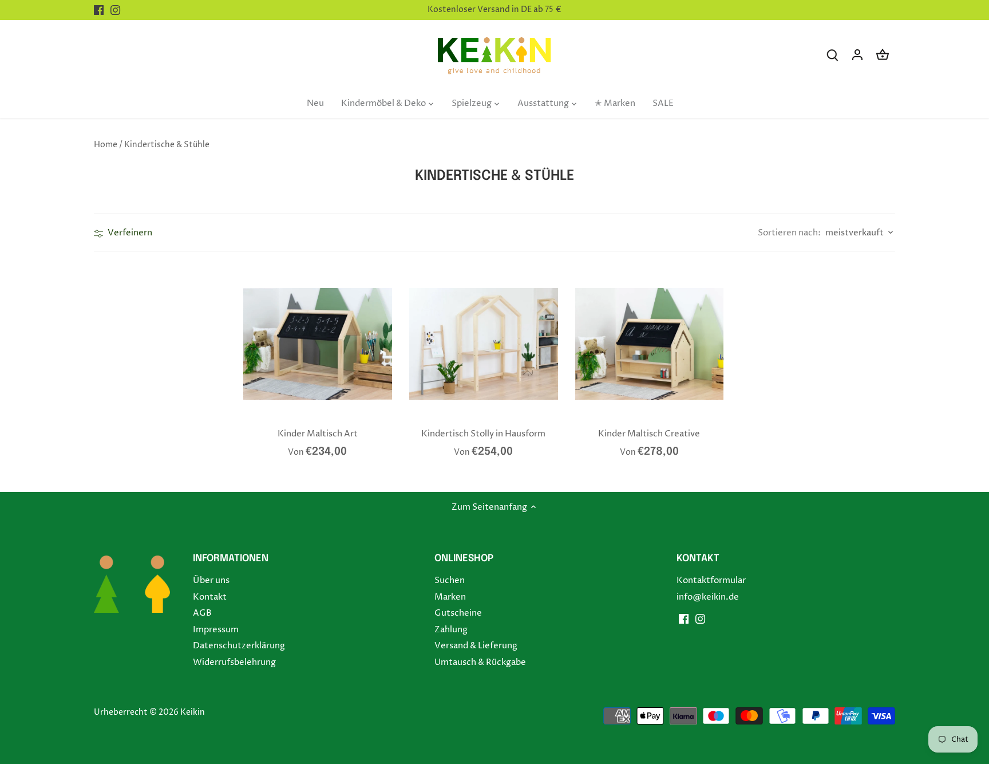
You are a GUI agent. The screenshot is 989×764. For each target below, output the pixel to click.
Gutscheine (458, 613)
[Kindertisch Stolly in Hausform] (483, 344)
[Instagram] (115, 10)
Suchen (449, 580)
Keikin (192, 712)
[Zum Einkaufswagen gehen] (882, 54)
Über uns (211, 580)
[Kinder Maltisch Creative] (649, 344)
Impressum (216, 630)
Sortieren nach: (789, 233)
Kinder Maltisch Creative (649, 434)
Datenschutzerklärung (239, 646)
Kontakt (210, 597)
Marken (450, 597)
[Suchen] (832, 54)
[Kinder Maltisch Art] (317, 344)
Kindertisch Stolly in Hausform (483, 434)
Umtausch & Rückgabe (480, 662)
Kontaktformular (711, 580)
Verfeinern (129, 233)
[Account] (857, 54)
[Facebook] (99, 10)
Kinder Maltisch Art (318, 434)
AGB (202, 613)
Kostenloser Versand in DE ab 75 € (494, 9)
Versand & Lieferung (475, 646)
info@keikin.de (708, 597)
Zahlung (451, 630)
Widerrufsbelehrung (234, 662)
